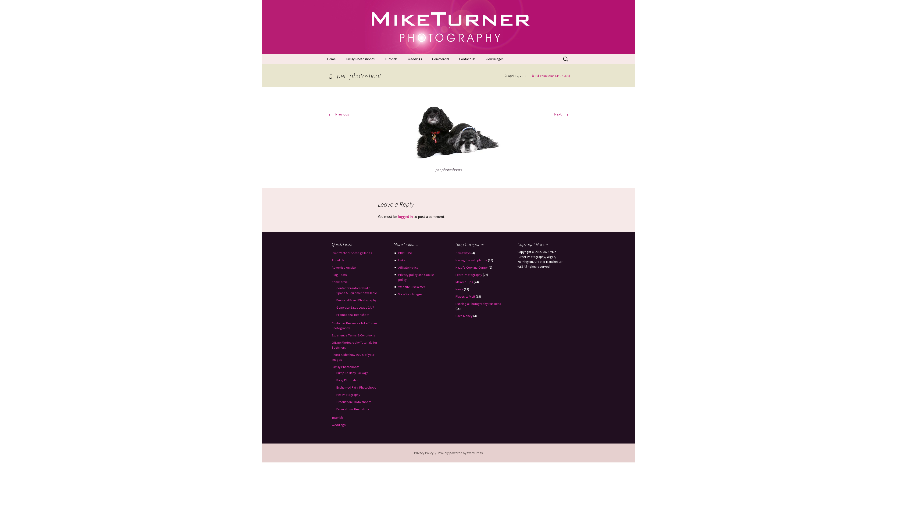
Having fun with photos (471, 260)
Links (401, 260)
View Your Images (410, 294)
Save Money (464, 316)
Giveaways (463, 253)
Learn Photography (469, 275)
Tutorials (391, 59)
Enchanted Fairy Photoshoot (356, 387)
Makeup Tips (464, 282)
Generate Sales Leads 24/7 (355, 307)
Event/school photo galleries (352, 253)
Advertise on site (344, 267)
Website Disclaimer (411, 287)
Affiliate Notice (408, 267)
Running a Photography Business (478, 304)
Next (562, 114)
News (459, 289)
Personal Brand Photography (356, 300)
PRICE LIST (405, 253)
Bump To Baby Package (352, 373)
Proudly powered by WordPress (460, 453)
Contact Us (467, 59)
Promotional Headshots (352, 315)
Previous (338, 114)
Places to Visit (465, 296)
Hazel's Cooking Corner (472, 267)
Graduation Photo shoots (353, 402)
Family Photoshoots (360, 59)
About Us (338, 260)
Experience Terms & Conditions (353, 335)
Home (331, 59)
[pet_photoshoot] (448, 131)
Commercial (440, 59)
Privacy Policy (424, 453)
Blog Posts (339, 275)
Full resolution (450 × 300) (552, 76)
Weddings (415, 59)
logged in (405, 216)
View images (495, 59)
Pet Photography (348, 395)
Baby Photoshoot (348, 380)
